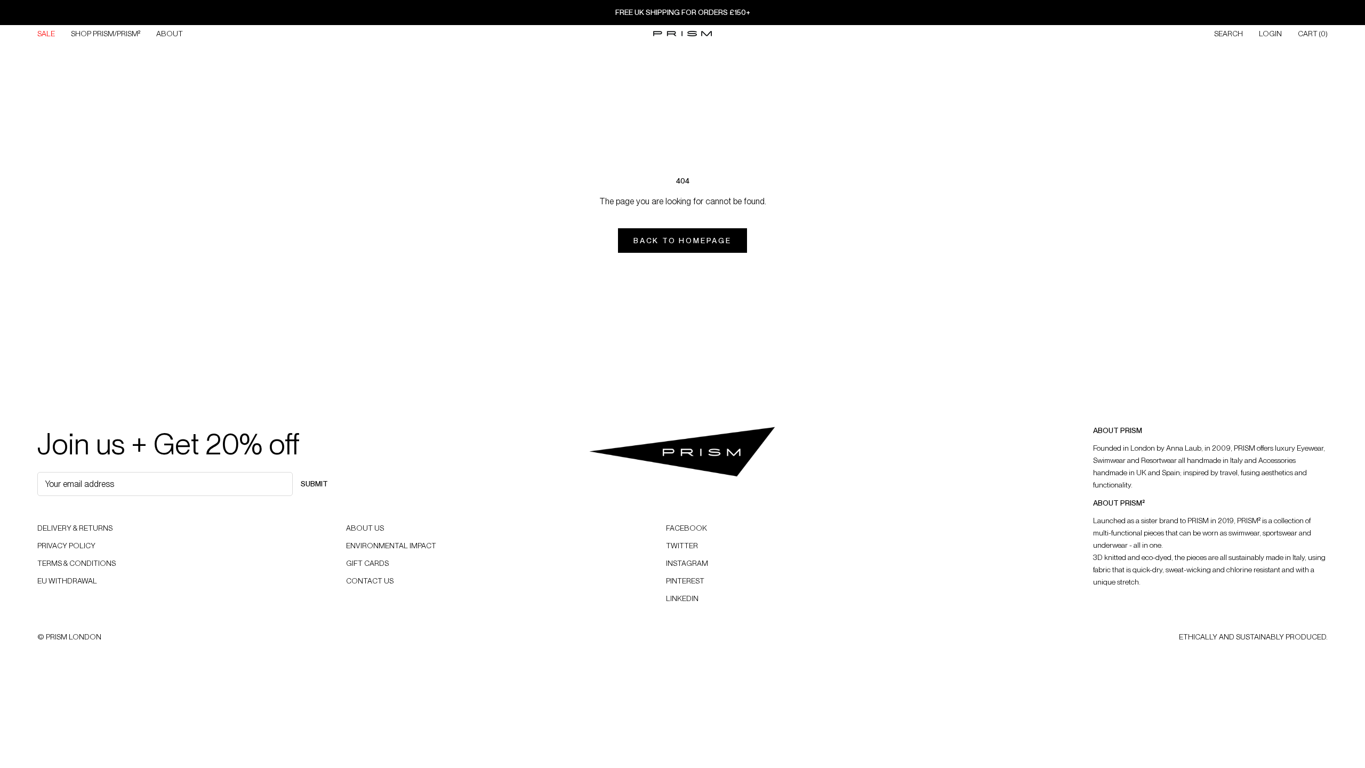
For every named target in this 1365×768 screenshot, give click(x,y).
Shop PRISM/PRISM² (105, 33)
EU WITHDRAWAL (67, 581)
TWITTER (682, 545)
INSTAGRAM (687, 563)
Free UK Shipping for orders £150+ (682, 12)
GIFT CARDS (367, 563)
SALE (46, 33)
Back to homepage (682, 240)
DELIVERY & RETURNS (75, 528)
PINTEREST (685, 581)
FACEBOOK (686, 528)
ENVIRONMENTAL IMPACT (391, 545)
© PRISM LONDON (69, 637)
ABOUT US (365, 528)
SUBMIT (314, 483)
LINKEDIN (682, 598)
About (169, 33)
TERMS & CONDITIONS (76, 563)
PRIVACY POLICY (66, 545)
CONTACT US (370, 581)
